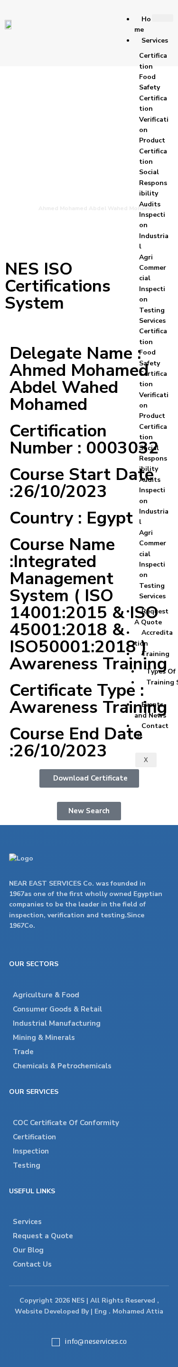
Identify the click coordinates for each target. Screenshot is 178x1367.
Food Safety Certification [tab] (153, 92)
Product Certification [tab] (153, 151)
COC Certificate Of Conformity (66, 1122)
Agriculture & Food (46, 995)
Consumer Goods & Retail (57, 1009)
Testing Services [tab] (152, 315)
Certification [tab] (153, 61)
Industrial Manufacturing (57, 1023)
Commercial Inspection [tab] (152, 283)
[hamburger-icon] (162, 18)
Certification (34, 1137)
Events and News (150, 709)
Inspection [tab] (152, 220)
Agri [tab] (146, 257)
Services (154, 40)
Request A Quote (151, 616)
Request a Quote (43, 1236)
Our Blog (28, 1250)
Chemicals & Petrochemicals (62, 1066)
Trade (23, 1051)
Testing (26, 1165)
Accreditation (153, 638)
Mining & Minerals (44, 1037)
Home (142, 24)
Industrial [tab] (154, 241)
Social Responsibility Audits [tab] (153, 188)
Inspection (31, 1151)
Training (155, 653)
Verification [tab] (154, 124)
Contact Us (151, 731)
